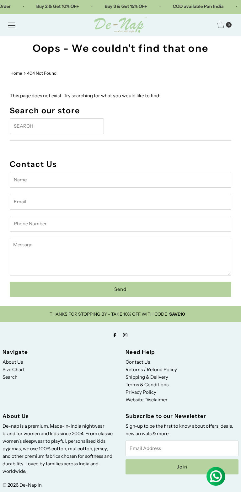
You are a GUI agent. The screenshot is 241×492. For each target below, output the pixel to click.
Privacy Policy (141, 392)
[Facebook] (115, 335)
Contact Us (138, 362)
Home (16, 73)
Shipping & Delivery (147, 377)
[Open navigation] (11, 24)
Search (10, 377)
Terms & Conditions (147, 385)
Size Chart (14, 369)
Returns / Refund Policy (151, 369)
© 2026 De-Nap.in (22, 485)
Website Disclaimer (147, 400)
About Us (13, 362)
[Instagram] (125, 335)
